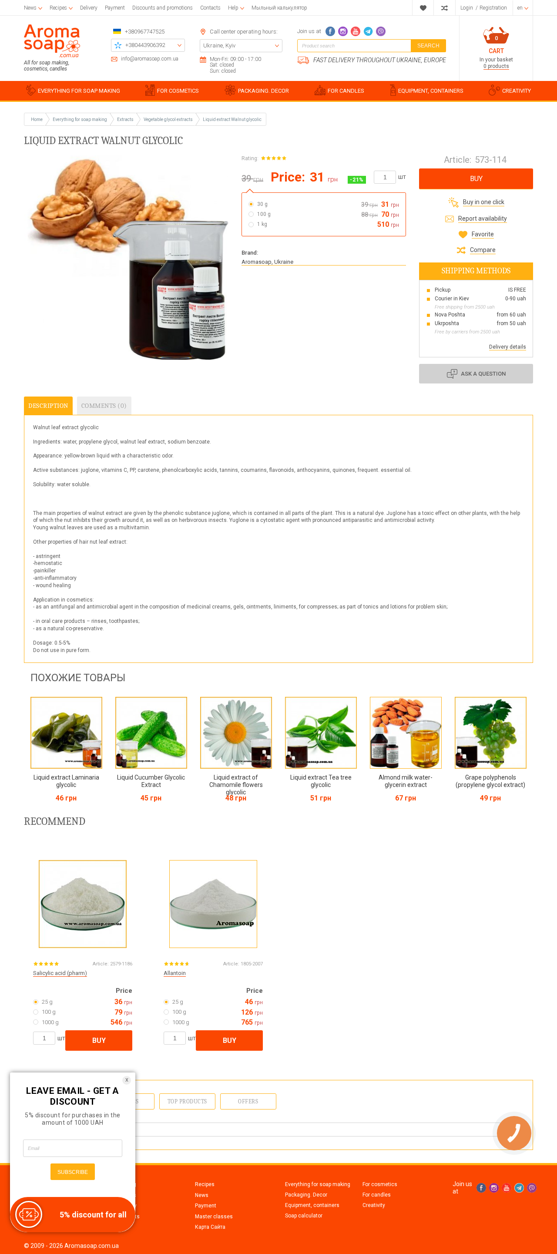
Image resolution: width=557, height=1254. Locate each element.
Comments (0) (104, 406)
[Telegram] (368, 31)
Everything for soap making (317, 1184)
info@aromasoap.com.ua (149, 59)
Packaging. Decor (306, 1195)
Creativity (373, 1205)
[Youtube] (355, 31)
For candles (376, 1195)
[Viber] (381, 31)
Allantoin (175, 973)
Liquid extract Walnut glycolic (232, 119)
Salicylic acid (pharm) (60, 973)
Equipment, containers (312, 1205)
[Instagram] (343, 31)
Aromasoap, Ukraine (267, 262)
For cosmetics (379, 1184)
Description (48, 406)
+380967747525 (144, 31)
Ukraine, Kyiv (219, 45)
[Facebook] (330, 31)
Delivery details (507, 347)
